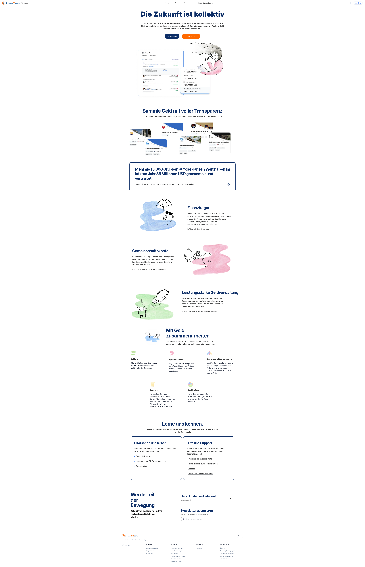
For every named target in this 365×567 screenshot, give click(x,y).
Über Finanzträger (176, 551)
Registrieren (150, 551)
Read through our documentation (203, 464)
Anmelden (358, 3)
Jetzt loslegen (172, 36)
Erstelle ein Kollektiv (177, 548)
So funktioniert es (152, 548)
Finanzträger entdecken (178, 556)
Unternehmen (189, 3)
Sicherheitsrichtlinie (226, 556)
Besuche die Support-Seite (200, 459)
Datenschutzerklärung (227, 553)
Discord (191, 469)
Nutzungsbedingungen (227, 551)
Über (221, 548)
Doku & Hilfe (199, 548)
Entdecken (174, 553)
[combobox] (346, 3)
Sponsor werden (176, 559)
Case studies (141, 466)
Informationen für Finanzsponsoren (151, 461)
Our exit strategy (143, 456)
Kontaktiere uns (225, 559)
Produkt (177, 3)
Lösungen (167, 3)
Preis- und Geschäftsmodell (200, 474)
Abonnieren (214, 519)
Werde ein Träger (176, 561)
